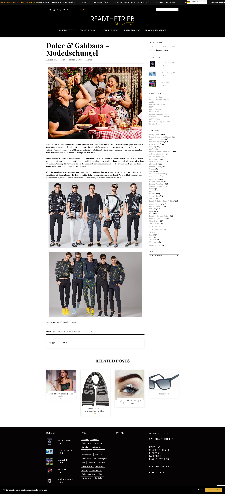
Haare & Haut (154, 144)
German (194, 1)
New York (152, 240)
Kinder (152, 191)
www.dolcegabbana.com (66, 322)
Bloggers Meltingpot (157, 105)
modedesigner (87, 466)
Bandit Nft (62, 469)
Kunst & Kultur (154, 206)
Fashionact (98, 455)
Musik (151, 171)
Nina (62, 60)
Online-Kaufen (95, 470)
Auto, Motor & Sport (156, 162)
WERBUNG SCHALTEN (161, 433)
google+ (89, 331)
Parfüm (152, 149)
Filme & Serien (155, 167)
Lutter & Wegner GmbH (158, 114)
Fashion (85, 439)
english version (159, 459)
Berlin (151, 211)
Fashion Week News (156, 184)
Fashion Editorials (156, 182)
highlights (98, 478)
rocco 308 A (164, 393)
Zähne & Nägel (154, 156)
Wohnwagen (154, 242)
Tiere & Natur (154, 223)
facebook (57, 331)
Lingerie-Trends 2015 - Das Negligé (61, 395)
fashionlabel (86, 459)
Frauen (152, 189)
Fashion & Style (66, 30)
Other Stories (154, 221)
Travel (151, 235)
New (158, 46)
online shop (96, 447)
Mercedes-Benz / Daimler (159, 117)
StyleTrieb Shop (155, 124)
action (151, 237)
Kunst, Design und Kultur (159, 216)
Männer (88, 60)
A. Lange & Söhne (156, 97)
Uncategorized (154, 245)
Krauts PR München (156, 109)
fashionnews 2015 (88, 474)
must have (99, 466)
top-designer (86, 478)
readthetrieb (86, 451)
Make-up (152, 147)
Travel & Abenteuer (155, 30)
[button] (48, 490)
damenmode (86, 455)
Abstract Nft (166, 82)
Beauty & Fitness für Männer (160, 137)
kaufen (84, 470)
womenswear (99, 451)
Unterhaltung (154, 176)
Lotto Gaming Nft (168, 72)
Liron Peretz (154, 112)
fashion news (87, 443)
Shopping (152, 226)
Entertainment (132, 30)
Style (83, 462)
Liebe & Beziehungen (157, 219)
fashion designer (100, 459)
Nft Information (167, 62)
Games (152, 169)
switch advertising (161, 439)
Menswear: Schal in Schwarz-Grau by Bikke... (95, 409)
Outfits (151, 199)
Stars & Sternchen (156, 174)
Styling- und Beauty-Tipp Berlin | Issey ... (130, 401)
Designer (98, 443)
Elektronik (153, 164)
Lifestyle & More (110, 30)
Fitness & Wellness (156, 142)
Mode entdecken (155, 186)
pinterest (78, 331)
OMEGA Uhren (154, 119)
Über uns (154, 447)
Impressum (155, 453)
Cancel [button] (200, 490)
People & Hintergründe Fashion (161, 201)
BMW (151, 107)
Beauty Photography (157, 139)
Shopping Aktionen (156, 229)
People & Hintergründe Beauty (161, 152)
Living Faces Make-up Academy (161, 100)
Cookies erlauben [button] (213, 490)
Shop (100, 474)
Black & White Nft (65, 479)
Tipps (151, 232)
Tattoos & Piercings (156, 154)
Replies (166, 46)
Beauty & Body (87, 30)
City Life (152, 209)
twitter (67, 331)
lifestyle (102, 462)
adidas (151, 102)
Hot (152, 46)
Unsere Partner (159, 450)
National (94, 439)
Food (151, 214)
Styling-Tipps (154, 196)
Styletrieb (92, 462)
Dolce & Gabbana (53, 145)
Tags (173, 46)
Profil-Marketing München (159, 122)
